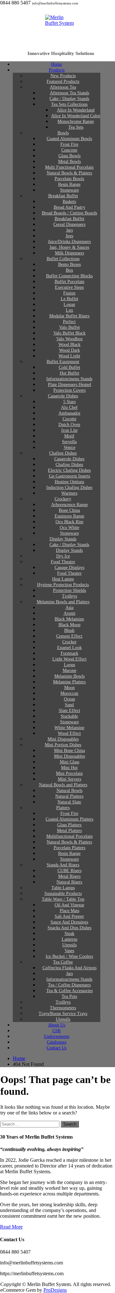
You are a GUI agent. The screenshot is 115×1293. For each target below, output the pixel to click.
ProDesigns (55, 1290)
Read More (11, 1226)
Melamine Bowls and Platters (63, 601)
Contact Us (56, 1048)
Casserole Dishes (63, 396)
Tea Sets (75, 127)
